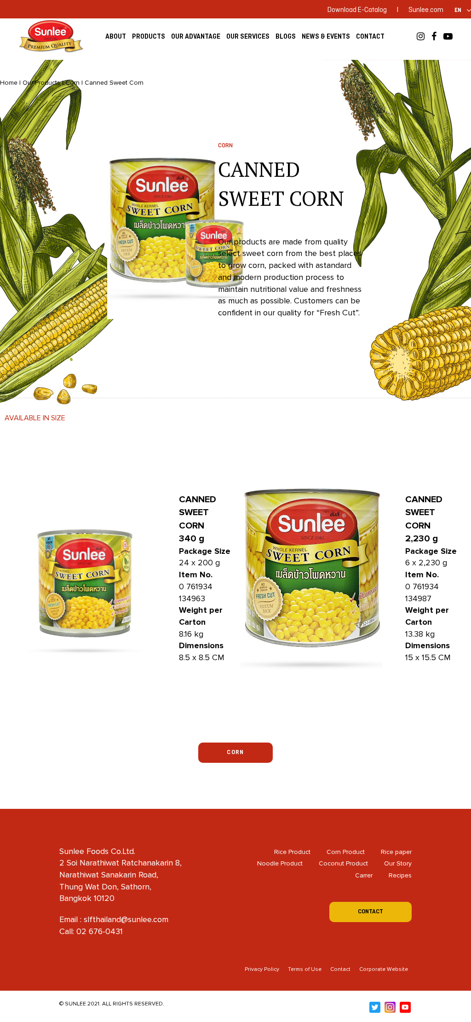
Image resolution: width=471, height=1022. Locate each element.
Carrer (364, 875)
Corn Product (346, 852)
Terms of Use (305, 969)
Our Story (398, 863)
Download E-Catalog (357, 10)
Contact (340, 969)
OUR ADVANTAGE (195, 36)
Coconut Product (343, 863)
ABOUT (115, 36)
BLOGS (286, 36)
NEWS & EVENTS (326, 36)
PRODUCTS (148, 36)
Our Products (41, 83)
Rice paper (396, 852)
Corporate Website (383, 969)
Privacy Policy (262, 969)
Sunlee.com (425, 10)
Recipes (400, 875)
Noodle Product (280, 863)
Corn (72, 83)
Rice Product (292, 852)
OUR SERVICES (248, 36)
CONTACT (370, 36)
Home (8, 83)
